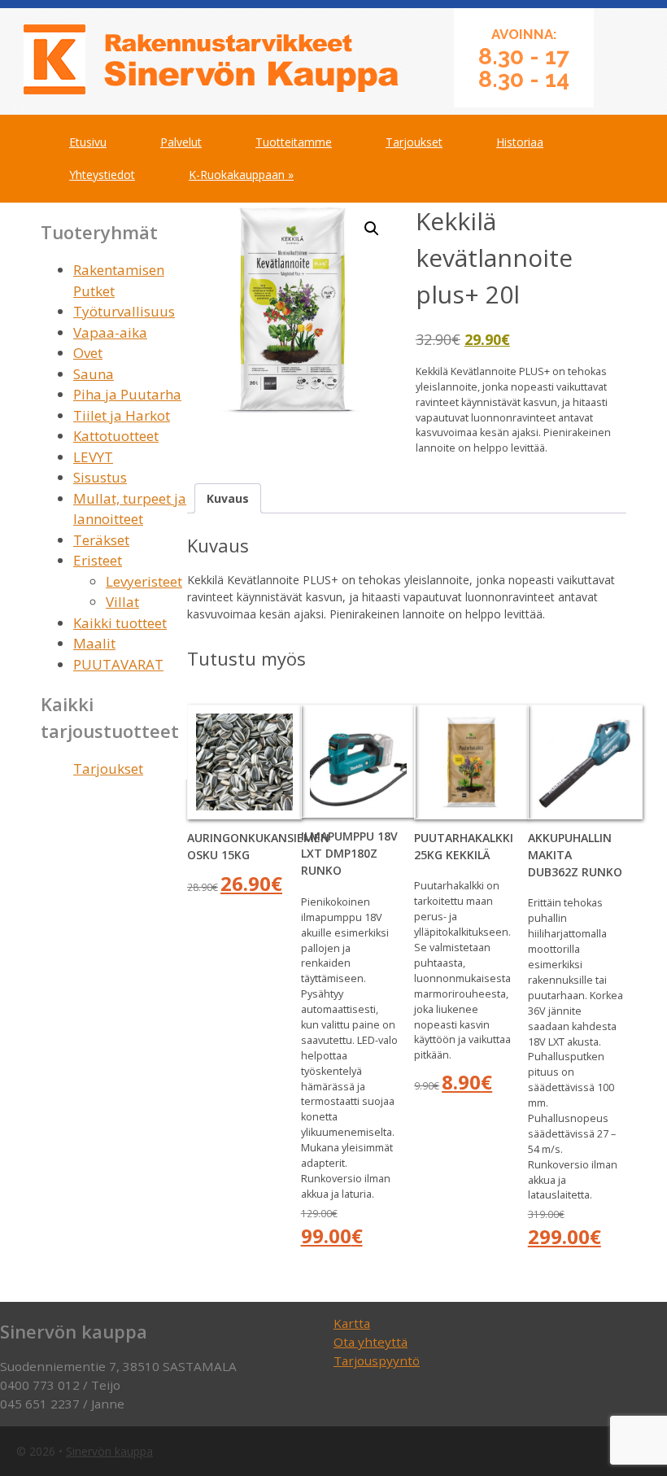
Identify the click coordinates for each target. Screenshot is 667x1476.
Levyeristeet (144, 581)
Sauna (93, 374)
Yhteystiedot (102, 174)
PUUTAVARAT (118, 664)
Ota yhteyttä (371, 1342)
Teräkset (101, 540)
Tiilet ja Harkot (121, 415)
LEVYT (93, 457)
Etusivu (88, 142)
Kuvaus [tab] (228, 498)
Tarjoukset (414, 142)
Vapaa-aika (110, 332)
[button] (371, 228)
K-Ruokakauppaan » (241, 174)
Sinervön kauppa (109, 1451)
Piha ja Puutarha (127, 394)
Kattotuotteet (116, 435)
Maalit (94, 643)
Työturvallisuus (124, 311)
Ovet (87, 352)
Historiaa (519, 142)
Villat (122, 601)
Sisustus (100, 477)
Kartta (352, 1323)
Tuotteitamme (293, 142)
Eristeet (97, 560)
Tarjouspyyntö (377, 1360)
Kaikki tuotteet (120, 623)
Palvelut (181, 142)
